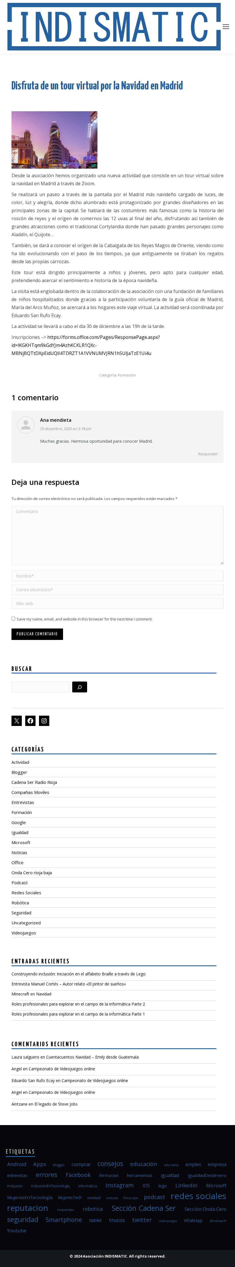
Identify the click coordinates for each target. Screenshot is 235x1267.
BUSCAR (21, 669)
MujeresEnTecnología (29, 1197)
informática (87, 1186)
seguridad (22, 1219)
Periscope (130, 1198)
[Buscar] (79, 687)
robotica (93, 1208)
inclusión (15, 1185)
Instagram (119, 1185)
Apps (39, 1164)
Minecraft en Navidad (31, 994)
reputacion (27, 1208)
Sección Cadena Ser (144, 1208)
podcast (154, 1197)
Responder (208, 453)
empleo (193, 1164)
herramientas (139, 1175)
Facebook (78, 1175)
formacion (109, 1175)
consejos (110, 1163)
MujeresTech (70, 1197)
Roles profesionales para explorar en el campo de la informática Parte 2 (78, 1004)
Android (16, 1164)
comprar (81, 1164)
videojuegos (168, 1221)
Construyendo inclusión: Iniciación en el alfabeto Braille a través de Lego (78, 974)
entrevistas (17, 1175)
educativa (171, 1165)
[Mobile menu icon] (225, 26)
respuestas (65, 1209)
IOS (146, 1185)
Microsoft (216, 1185)
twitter (142, 1220)
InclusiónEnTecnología (50, 1185)
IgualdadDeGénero (206, 1175)
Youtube (16, 1230)
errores (46, 1174)
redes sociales (198, 1196)
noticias (112, 1198)
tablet (95, 1220)
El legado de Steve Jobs (56, 1104)
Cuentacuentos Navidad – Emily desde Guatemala (92, 1057)
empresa (217, 1164)
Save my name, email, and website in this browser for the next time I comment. (84, 619)
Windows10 (218, 1221)
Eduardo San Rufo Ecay (33, 1080)
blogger (59, 1165)
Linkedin (186, 1185)
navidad (94, 1197)
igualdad (170, 1175)
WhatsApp (193, 1220)
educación (143, 1164)
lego (162, 1185)
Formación (127, 375)
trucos (117, 1219)
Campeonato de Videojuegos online (62, 1068)
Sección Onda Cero (205, 1209)
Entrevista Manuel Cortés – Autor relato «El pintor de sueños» (68, 984)
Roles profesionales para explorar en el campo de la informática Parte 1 (78, 1014)
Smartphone (64, 1219)
